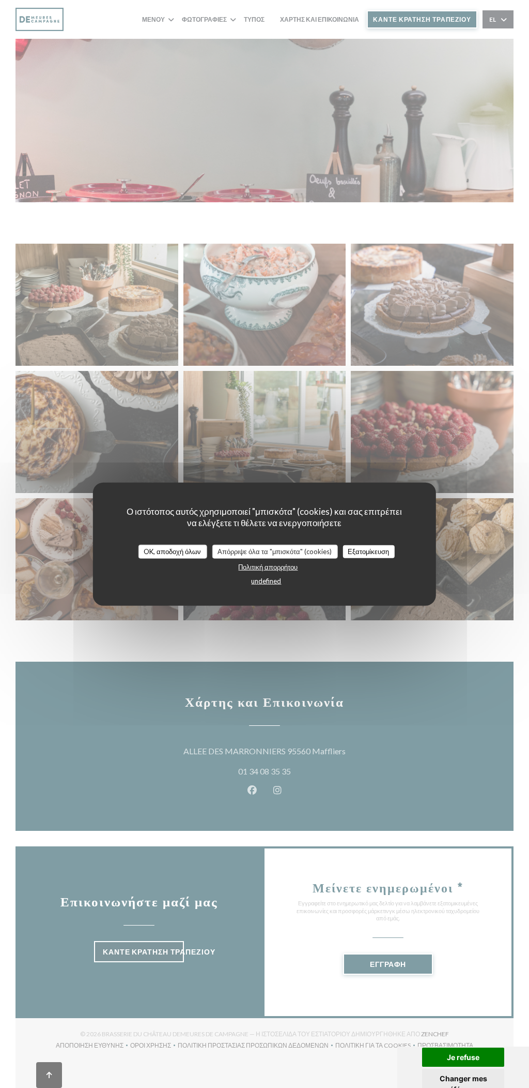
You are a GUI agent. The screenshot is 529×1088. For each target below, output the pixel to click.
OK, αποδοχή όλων (172, 551)
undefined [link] (266, 581)
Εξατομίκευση (368, 551)
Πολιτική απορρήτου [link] (268, 567)
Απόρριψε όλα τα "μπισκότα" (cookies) (274, 551)
